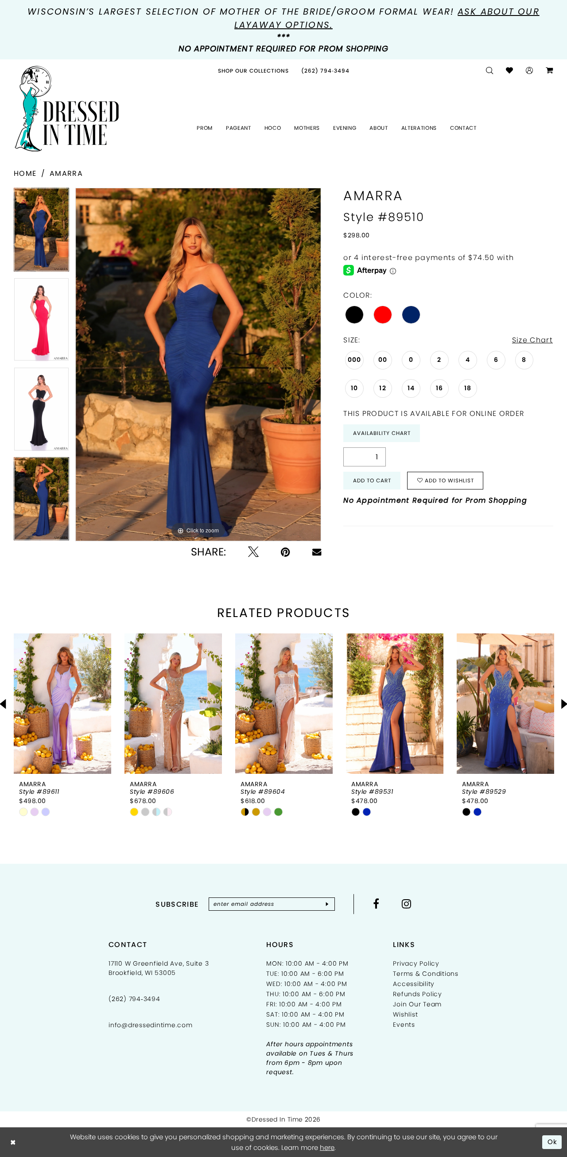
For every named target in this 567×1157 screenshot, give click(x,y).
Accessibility (414, 983)
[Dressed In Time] (67, 109)
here (327, 1147)
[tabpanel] (41, 233)
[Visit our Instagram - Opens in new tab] (407, 903)
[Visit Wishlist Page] (510, 70)
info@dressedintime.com (151, 1025)
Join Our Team (417, 1004)
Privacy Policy (416, 963)
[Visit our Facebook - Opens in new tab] (376, 903)
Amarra (66, 173)
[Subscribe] (327, 904)
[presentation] (62, 703)
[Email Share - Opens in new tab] (316, 551)
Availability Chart (382, 433)
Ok (553, 1141)
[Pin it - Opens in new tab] (285, 552)
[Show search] (490, 70)
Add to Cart (372, 480)
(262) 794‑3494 (134, 998)
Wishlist (405, 1014)
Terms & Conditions (425, 973)
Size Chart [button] (532, 340)
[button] (530, 70)
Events (404, 1024)
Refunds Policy (417, 994)
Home (25, 173)
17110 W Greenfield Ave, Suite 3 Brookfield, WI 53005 (159, 968)
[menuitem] (253, 71)
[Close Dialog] (13, 1142)
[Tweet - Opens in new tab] (253, 552)
